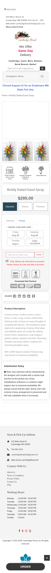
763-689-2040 (17, 449)
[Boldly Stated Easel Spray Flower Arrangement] (9, 151)
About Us (11, 472)
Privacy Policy (13, 479)
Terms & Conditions (15, 475)
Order (25, 566)
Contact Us (12, 482)
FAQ (9, 485)
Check (38, 255)
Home (5, 95)
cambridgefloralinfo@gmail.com (30, 23)
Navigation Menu (15, 76)
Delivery (10, 221)
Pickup (22, 221)
